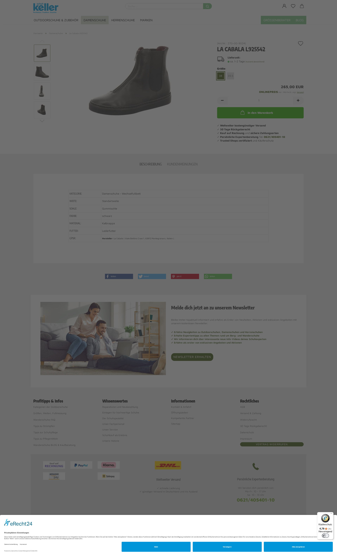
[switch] (325, 536)
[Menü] (331, 514)
